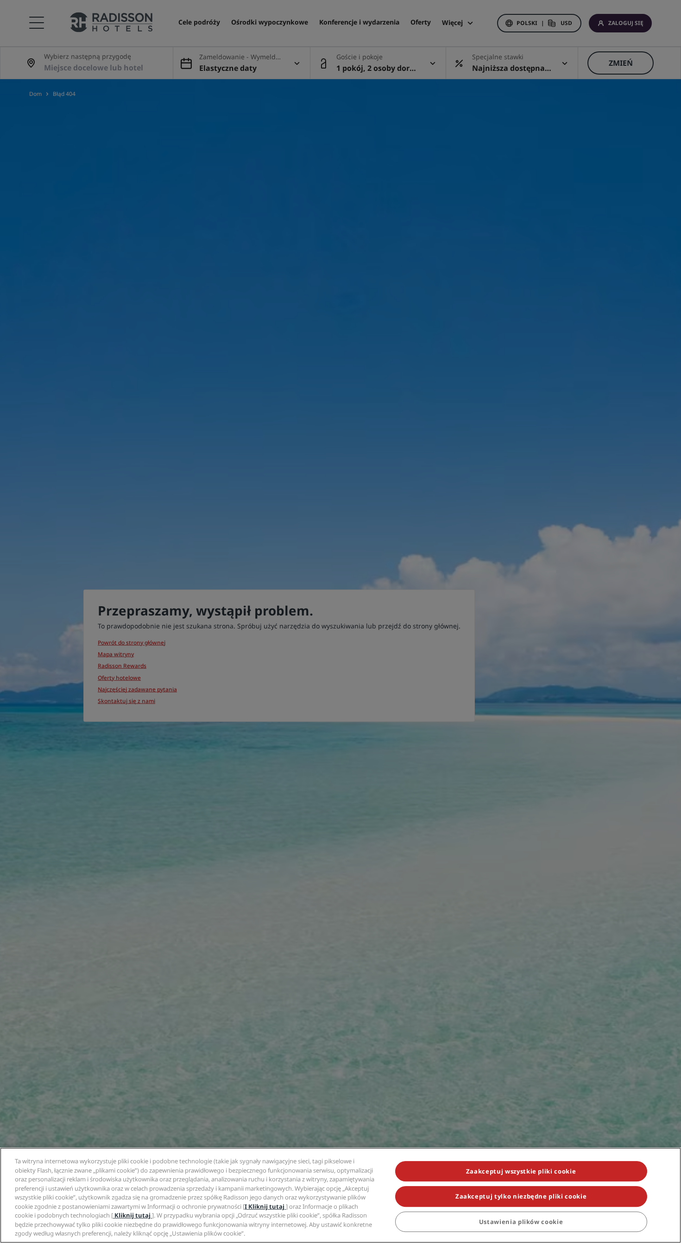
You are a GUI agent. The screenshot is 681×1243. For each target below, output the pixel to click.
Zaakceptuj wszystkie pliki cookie (521, 1171)
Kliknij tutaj (132, 1215)
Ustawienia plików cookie (521, 1222)
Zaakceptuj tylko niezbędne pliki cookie (520, 1197)
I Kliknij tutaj (265, 1206)
